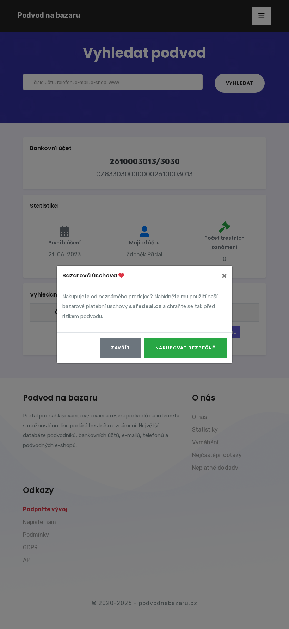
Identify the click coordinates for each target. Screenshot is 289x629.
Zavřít (120, 347)
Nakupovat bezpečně (185, 347)
